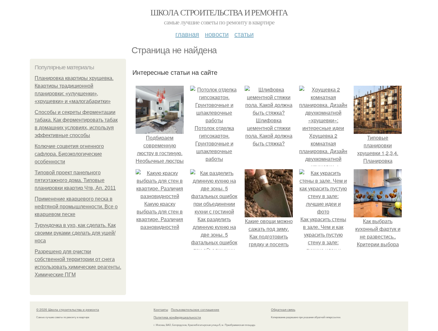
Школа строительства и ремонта (219, 12)
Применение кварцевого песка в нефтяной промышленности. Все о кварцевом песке (76, 206)
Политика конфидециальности (177, 317)
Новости (217, 34)
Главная (187, 34)
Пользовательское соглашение (195, 309)
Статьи (244, 34)
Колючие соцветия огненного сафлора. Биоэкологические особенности (69, 154)
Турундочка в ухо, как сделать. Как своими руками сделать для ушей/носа (75, 232)
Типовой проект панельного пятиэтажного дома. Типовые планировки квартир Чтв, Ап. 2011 (75, 180)
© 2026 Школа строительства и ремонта (67, 309)
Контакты (161, 309)
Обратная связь (283, 309)
